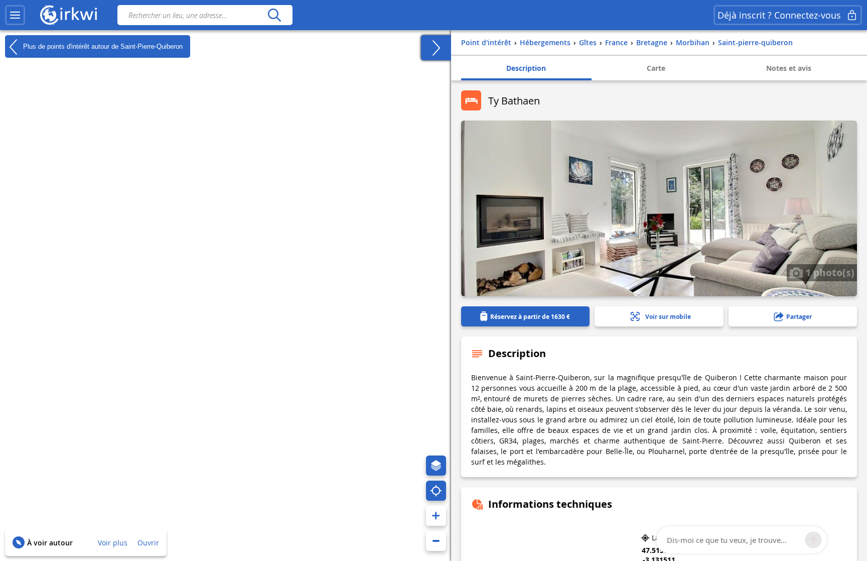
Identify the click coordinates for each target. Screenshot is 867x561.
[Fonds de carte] (436, 466)
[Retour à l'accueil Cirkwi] (68, 15)
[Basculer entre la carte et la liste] (436, 47)
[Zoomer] (436, 516)
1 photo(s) (828, 272)
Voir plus (112, 542)
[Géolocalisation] (436, 491)
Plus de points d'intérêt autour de (102, 46)
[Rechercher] (274, 15)
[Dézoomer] (436, 541)
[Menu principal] (15, 15)
